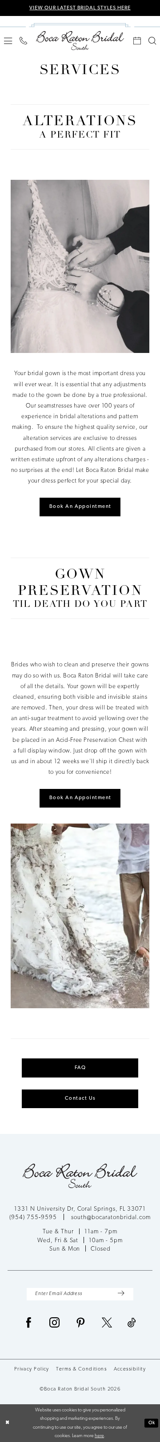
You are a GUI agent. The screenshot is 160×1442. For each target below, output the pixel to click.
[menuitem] (8, 41)
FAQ (80, 1067)
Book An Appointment (80, 506)
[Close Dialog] (7, 1423)
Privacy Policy (31, 1369)
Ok (152, 1422)
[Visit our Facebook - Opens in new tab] (29, 1323)
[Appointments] (137, 40)
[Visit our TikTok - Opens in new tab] (132, 1323)
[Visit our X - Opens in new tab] (107, 1323)
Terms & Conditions (81, 1369)
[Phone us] (23, 40)
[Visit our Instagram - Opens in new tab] (54, 1323)
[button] (8, 41)
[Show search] (152, 40)
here (99, 1436)
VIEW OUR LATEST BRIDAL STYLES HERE (80, 8)
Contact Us (80, 1098)
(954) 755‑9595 (33, 1217)
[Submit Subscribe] (120, 1294)
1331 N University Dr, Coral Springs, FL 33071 (79, 1209)
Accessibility (130, 1369)
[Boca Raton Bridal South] (80, 40)
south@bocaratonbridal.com (111, 1217)
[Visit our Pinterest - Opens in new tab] (81, 1323)
